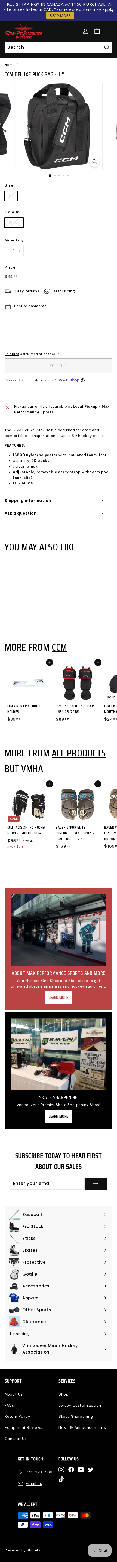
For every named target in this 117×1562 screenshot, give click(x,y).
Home (9, 65)
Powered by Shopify (23, 1550)
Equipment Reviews (23, 1427)
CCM (59, 647)
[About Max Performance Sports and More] (58, 930)
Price (10, 267)
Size (9, 185)
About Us (14, 1394)
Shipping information (28, 500)
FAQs (9, 1405)
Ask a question (21, 513)
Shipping (12, 354)
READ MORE (60, 15)
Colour (12, 212)
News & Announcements (82, 1427)
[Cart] (97, 31)
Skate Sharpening (76, 1416)
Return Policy (17, 1416)
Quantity (14, 240)
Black (14, 222)
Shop (64, 1394)
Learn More (58, 997)
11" (11, 195)
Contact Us (16, 1438)
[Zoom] (94, 161)
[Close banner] (111, 10)
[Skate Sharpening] (58, 1054)
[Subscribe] (96, 1184)
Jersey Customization (80, 1405)
